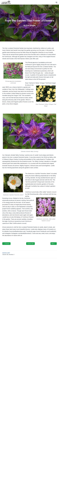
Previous (7, 243)
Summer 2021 (30, 243)
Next (53, 243)
